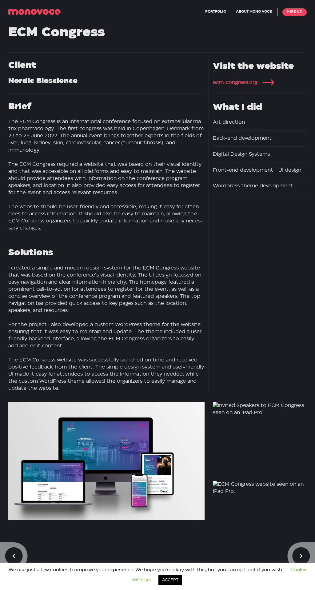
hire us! (294, 11)
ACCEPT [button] (170, 580)
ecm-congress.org (235, 82)
